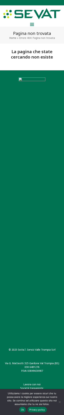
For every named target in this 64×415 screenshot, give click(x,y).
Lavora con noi (32, 384)
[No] (59, 402)
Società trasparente (31, 388)
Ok (22, 409)
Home (12, 38)
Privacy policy (37, 409)
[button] (32, 24)
